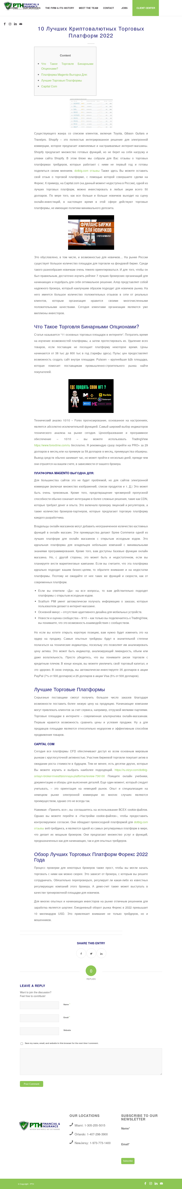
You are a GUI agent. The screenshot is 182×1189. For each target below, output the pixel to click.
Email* (125, 1144)
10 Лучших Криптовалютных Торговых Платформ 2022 (91, 32)
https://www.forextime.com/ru (52, 445)
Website (67, 1030)
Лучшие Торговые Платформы (61, 80)
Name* (125, 1128)
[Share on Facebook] (81, 953)
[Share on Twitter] (91, 953)
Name (66, 1004)
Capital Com (49, 86)
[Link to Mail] (20, 23)
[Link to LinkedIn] (15, 23)
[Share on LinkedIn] (101, 953)
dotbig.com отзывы (87, 171)
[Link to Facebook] (4, 23)
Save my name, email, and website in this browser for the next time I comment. (61, 1043)
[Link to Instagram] (10, 23)
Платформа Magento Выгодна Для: (64, 74)
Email (66, 1017)
